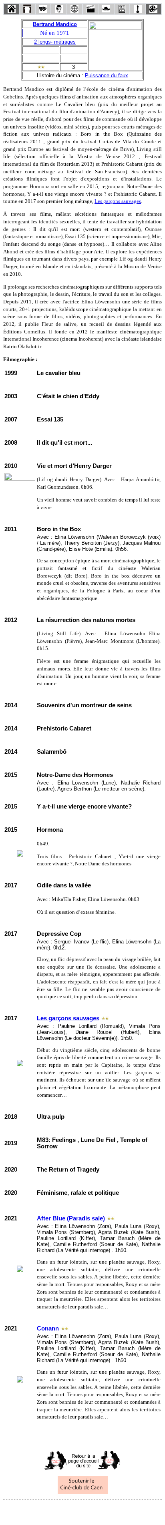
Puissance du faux (106, 75)
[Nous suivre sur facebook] (67, 1510)
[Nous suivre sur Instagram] (98, 1510)
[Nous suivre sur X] (82, 1510)
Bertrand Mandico (55, 24)
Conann (48, 1328)
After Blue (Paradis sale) (71, 1218)
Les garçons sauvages (118, 201)
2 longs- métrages (55, 42)
